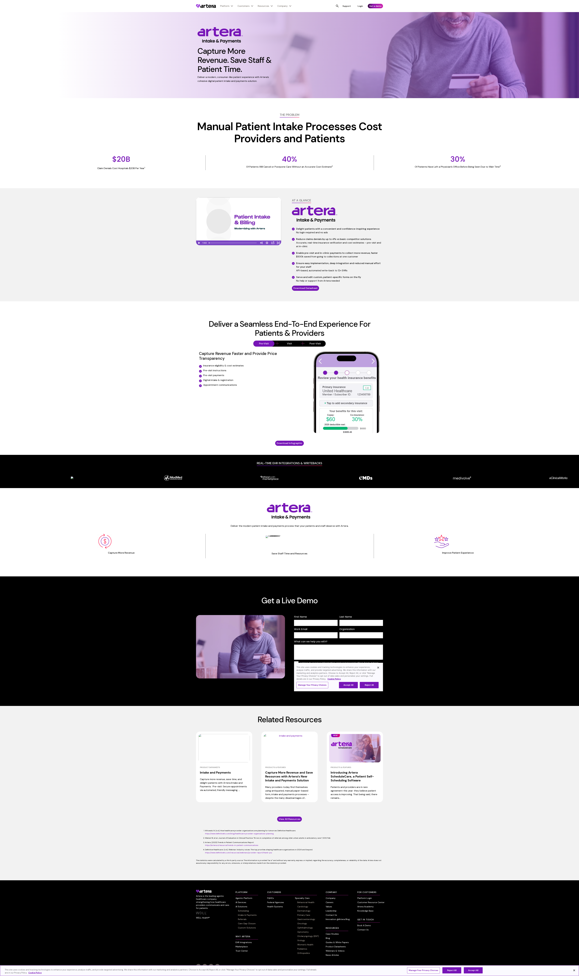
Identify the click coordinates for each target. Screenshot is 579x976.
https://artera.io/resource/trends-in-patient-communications (231, 845)
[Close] (574, 970)
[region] (289, 970)
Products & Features (275, 767)
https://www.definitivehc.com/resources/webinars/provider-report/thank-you (238, 852)
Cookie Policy (35, 972)
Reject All (451, 970)
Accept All (473, 970)
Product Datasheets (210, 767)
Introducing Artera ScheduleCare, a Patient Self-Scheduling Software (352, 776)
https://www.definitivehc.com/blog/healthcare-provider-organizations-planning (239, 833)
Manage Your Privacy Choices (423, 970)
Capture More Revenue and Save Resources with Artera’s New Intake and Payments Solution (289, 776)
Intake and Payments (215, 772)
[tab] (263, 344)
